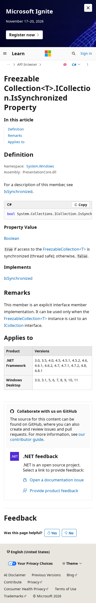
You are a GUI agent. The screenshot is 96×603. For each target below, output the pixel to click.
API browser (27, 64)
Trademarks (13, 596)
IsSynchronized (18, 191)
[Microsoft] (48, 53)
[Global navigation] (5, 53)
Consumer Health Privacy (24, 589)
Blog (70, 575)
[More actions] (87, 64)
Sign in (86, 53)
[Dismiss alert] (88, 8)
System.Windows (40, 166)
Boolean (11, 238)
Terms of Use (65, 589)
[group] (48, 214)
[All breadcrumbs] (8, 64)
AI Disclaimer (15, 575)
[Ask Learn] (65, 64)
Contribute (13, 582)
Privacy (33, 582)
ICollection (14, 325)
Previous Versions (46, 575)
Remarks (15, 135)
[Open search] (74, 53)
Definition (16, 129)
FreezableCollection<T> (64, 249)
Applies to (16, 142)
